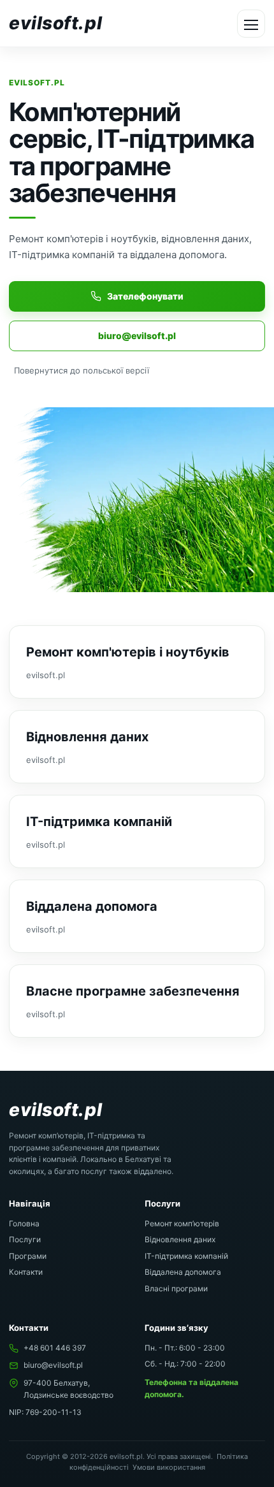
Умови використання (169, 1467)
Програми (28, 1256)
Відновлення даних (180, 1239)
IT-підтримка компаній (186, 1256)
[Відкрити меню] (251, 24)
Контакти (26, 1272)
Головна (24, 1223)
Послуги (25, 1239)
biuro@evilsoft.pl (137, 335)
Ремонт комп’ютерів (182, 1223)
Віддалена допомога (183, 1272)
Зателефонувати (145, 296)
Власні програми (176, 1288)
